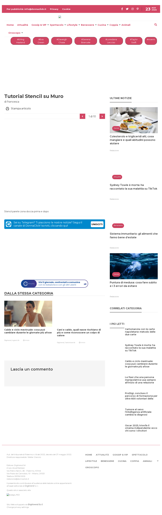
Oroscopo (14, 32)
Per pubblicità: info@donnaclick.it (26, 9)
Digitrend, (8, 340)
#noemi (151, 39)
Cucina (102, 24)
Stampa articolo (21, 108)
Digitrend (29, 486)
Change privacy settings (18, 507)
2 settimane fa (70, 342)
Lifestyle (72, 24)
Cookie (66, 9)
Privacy (54, 9)
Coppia (113, 24)
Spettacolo (56, 24)
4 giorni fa (15, 340)
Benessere (87, 24)
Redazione (114, 150)
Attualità (22, 24)
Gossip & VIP (38, 24)
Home (10, 24)
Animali (126, 24)
